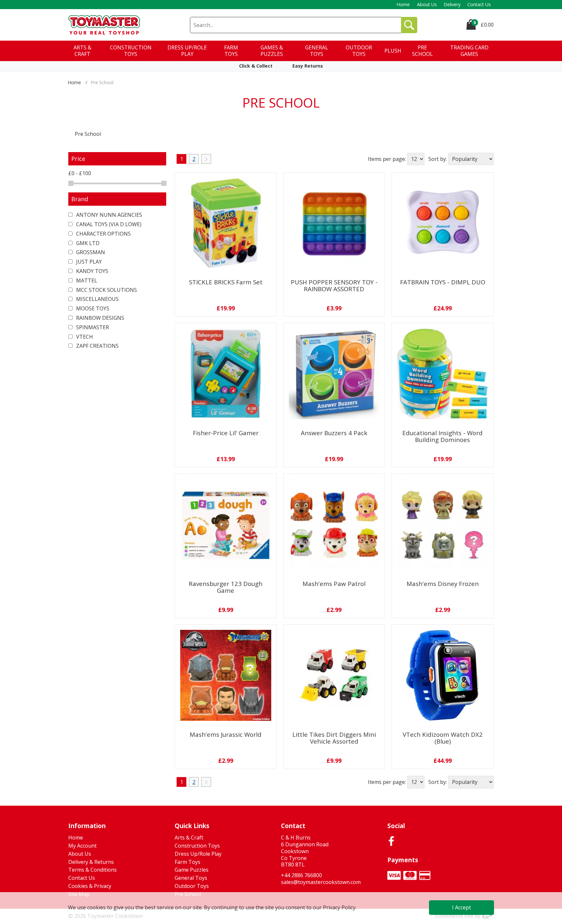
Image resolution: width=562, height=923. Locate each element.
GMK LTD (87, 243)
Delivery (452, 4)
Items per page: (387, 158)
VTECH (84, 336)
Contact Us (479, 4)
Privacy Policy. (339, 907)
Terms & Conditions (92, 869)
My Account (82, 845)
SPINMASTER (92, 327)
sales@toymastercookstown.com (321, 882)
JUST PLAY (88, 261)
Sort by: (437, 158)
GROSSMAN (90, 252)
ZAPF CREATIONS (97, 345)
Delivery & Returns (91, 861)
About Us (427, 4)
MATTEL (86, 280)
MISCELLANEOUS (97, 299)
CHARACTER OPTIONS (103, 233)
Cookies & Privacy (89, 886)
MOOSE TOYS (92, 308)
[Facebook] (391, 841)
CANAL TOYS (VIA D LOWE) (108, 224)
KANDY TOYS (91, 271)
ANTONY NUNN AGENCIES (108, 214)
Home (403, 4)
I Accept (461, 907)
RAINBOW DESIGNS (99, 317)
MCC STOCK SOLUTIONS (106, 289)
